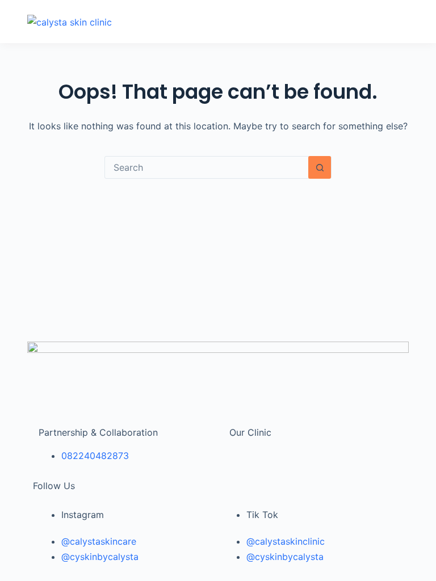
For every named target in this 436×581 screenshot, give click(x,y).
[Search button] (319, 167)
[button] (277, 21)
